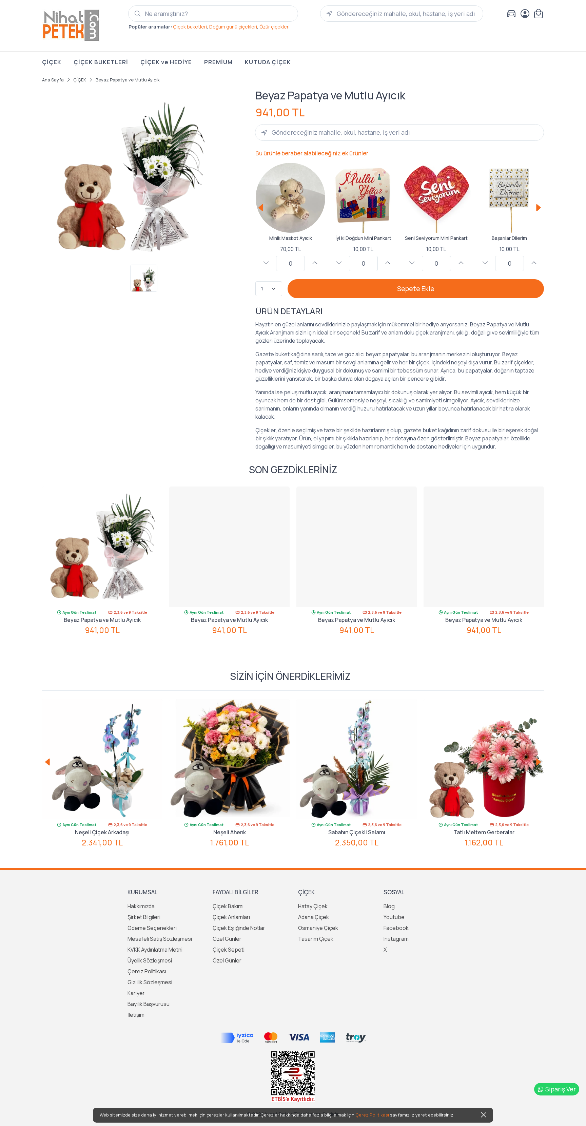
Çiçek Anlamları (231, 917)
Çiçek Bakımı (228, 906)
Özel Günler (227, 938)
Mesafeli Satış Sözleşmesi (160, 938)
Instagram (396, 938)
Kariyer (136, 993)
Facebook (396, 928)
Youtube (394, 917)
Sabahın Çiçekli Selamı (356, 832)
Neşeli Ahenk (229, 832)
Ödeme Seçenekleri (152, 928)
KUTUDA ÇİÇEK (268, 62)
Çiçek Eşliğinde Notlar (239, 928)
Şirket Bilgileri (144, 917)
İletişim (136, 1014)
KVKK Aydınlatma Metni (155, 949)
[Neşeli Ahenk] (229, 759)
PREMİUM (218, 62)
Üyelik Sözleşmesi (150, 960)
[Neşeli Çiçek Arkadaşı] (102, 759)
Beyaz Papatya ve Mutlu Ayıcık (102, 620)
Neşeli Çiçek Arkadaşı (102, 832)
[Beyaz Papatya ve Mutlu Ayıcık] (102, 546)
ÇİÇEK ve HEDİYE (166, 62)
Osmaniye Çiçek (318, 928)
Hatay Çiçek (313, 906)
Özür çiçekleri (274, 26)
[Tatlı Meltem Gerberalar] (484, 759)
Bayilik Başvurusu (149, 1004)
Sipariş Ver (560, 1089)
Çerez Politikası (147, 971)
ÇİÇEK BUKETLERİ (101, 62)
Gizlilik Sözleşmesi (150, 982)
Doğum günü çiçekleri (233, 26)
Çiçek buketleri (190, 26)
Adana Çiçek (313, 917)
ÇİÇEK (51, 62)
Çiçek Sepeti (229, 949)
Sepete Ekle (415, 288)
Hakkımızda (141, 906)
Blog (389, 906)
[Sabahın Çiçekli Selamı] (356, 759)
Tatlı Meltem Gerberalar (483, 832)
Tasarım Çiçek (315, 938)
